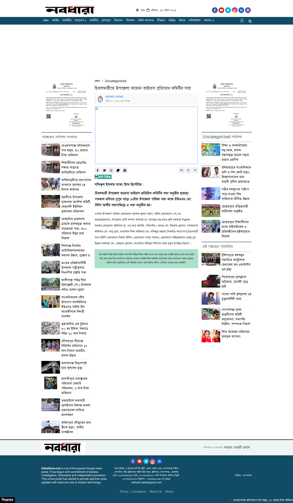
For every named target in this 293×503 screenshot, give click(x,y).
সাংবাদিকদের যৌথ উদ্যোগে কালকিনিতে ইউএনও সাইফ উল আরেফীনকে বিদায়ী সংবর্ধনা (73, 307)
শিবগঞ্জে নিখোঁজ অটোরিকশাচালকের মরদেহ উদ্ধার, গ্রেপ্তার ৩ (75, 251)
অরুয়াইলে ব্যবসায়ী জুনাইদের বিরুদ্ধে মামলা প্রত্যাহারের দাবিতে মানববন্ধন (75, 407)
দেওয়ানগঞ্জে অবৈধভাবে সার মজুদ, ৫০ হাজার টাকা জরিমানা (75, 150)
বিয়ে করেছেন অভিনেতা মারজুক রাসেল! (236, 334)
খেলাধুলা (106, 20)
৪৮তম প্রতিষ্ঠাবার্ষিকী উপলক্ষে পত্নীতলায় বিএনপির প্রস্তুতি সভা (73, 268)
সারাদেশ (79, 20)
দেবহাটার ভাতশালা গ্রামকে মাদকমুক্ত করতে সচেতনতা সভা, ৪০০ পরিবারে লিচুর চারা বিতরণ (75, 228)
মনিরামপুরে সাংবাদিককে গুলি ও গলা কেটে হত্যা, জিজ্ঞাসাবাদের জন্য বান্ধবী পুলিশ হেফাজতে (236, 174)
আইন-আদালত (146, 20)
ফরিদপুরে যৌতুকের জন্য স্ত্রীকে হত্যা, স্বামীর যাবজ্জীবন (76, 427)
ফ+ (181, 170)
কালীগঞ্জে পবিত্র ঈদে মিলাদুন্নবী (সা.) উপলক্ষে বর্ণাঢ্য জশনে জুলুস (76, 285)
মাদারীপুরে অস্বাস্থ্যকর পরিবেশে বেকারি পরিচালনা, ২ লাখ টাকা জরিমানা (75, 386)
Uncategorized (115, 81)
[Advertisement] (146, 53)
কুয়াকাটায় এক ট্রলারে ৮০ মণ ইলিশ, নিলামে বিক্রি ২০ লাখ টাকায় (74, 329)
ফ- (188, 170)
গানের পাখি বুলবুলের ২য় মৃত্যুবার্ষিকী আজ (236, 296)
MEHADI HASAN (114, 96)
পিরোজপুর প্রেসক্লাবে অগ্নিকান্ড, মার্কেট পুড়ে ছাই (235, 282)
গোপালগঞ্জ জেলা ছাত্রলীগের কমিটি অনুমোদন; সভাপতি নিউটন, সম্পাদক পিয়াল (236, 317)
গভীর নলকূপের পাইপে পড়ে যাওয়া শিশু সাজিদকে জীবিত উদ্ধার (235, 194)
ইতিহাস (161, 20)
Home (169, 492)
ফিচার (182, 20)
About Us (155, 492)
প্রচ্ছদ (46, 20)
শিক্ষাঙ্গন (130, 20)
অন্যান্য (207, 20)
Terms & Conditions (133, 492)
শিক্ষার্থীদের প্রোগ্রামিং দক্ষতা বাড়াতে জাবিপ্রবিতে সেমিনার (73, 168)
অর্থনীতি (94, 20)
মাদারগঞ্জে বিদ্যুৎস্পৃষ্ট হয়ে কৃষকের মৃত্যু (74, 365)
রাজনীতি (66, 20)
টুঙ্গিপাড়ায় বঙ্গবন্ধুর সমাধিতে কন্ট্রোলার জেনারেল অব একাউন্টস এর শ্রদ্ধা (236, 262)
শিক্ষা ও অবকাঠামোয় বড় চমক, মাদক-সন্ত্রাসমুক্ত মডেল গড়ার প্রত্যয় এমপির (235, 152)
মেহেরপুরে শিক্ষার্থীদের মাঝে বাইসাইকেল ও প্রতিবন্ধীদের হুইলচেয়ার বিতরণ (236, 229)
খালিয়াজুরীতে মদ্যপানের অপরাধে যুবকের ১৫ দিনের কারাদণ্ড (76, 185)
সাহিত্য (171, 20)
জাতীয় (55, 20)
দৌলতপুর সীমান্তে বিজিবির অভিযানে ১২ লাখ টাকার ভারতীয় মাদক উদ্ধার (74, 348)
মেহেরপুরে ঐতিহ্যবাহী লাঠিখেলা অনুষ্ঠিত (235, 209)
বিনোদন (118, 20)
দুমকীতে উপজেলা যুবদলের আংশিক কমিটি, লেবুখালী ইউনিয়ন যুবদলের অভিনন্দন (76, 204)
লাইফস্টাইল (195, 20)
